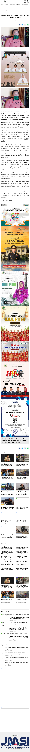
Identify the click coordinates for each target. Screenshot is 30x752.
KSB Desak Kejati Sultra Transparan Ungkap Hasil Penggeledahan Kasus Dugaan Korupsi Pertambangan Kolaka (22, 536)
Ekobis (14, 20)
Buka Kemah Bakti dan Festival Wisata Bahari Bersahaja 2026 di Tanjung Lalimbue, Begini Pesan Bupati (7, 493)
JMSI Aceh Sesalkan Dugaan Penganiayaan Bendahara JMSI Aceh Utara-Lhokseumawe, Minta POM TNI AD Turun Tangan (18, 628)
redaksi (10, 20)
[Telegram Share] (25, 25)
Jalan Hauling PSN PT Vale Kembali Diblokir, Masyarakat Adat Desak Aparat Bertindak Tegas (7, 507)
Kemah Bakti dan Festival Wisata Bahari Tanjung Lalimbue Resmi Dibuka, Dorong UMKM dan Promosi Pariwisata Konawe (22, 493)
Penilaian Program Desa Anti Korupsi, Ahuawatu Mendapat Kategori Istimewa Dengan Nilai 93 (15, 653)
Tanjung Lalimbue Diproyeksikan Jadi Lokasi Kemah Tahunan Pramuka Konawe (6, 464)
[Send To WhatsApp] (28, 25)
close (16, 735)
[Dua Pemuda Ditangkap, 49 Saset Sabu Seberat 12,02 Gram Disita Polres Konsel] (7, 530)
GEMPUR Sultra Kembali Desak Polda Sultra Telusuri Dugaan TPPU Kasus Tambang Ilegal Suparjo (22, 507)
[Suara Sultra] (6, 1)
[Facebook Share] (19, 25)
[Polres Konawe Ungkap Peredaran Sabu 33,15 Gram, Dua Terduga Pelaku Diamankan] (22, 458)
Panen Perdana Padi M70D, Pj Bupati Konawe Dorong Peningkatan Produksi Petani (16, 648)
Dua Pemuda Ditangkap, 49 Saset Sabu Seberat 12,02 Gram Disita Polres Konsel (7, 536)
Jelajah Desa (18, 20)
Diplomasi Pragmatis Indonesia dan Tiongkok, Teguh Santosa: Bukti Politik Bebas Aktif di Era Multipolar (19, 637)
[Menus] (2, 1)
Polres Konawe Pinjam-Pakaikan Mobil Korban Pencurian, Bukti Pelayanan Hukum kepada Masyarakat (7, 522)
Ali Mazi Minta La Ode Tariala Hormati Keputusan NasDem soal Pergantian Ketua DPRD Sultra (22, 522)
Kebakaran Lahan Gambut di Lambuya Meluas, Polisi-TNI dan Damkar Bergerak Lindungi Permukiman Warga (22, 479)
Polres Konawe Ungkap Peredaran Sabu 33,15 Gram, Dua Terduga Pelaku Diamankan (22, 464)
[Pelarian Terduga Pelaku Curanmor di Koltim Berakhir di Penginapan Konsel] (7, 472)
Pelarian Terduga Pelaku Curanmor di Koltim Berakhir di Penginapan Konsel (7, 478)
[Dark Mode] (25, 1)
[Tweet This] (22, 25)
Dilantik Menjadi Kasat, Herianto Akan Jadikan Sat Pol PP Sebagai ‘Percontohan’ (17, 663)
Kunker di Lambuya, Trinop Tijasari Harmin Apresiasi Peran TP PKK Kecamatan (16, 658)
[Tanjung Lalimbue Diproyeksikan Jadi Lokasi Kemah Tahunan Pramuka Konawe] (7, 458)
